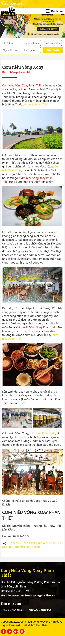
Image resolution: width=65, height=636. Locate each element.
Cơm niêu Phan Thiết (22, 543)
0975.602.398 (14, 3)
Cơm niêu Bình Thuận (26, 546)
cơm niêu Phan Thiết (35, 104)
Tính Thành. (42, 625)
